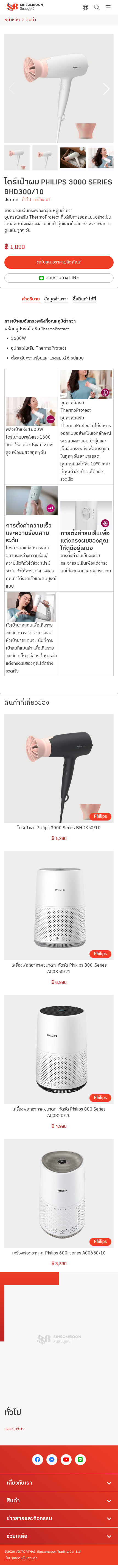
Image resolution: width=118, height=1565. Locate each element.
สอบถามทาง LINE (62, 278)
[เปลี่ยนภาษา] (85, 7)
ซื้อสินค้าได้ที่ (84, 299)
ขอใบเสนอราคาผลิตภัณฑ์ (59, 262)
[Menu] (108, 7)
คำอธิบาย (31, 299)
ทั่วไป (26, 200)
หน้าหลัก (12, 20)
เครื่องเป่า (41, 200)
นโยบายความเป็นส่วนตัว (20, 1558)
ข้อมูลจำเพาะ (56, 299)
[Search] (96, 7)
